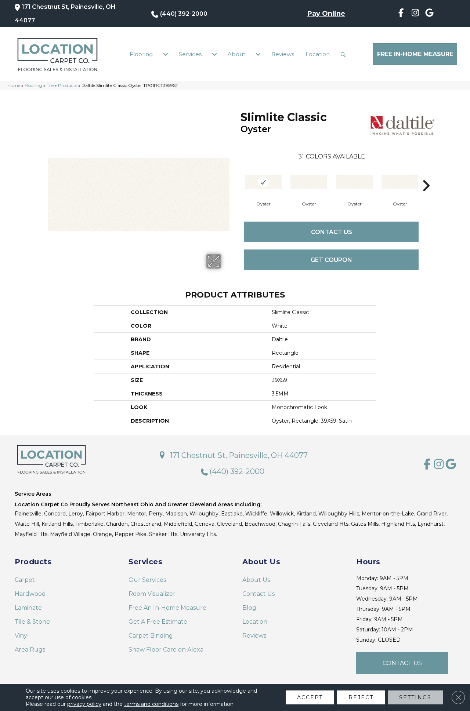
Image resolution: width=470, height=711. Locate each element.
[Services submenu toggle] (214, 54)
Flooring (141, 54)
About (236, 54)
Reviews (282, 54)
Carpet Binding (151, 635)
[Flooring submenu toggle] (165, 54)
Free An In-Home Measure (167, 607)
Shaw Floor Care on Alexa (166, 649)
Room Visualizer (152, 593)
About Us (256, 579)
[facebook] (401, 14)
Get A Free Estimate (158, 621)
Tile (50, 85)
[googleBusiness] (429, 14)
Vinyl (22, 635)
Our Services (147, 579)
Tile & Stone (32, 621)
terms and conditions (151, 704)
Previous (236, 174)
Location (318, 54)
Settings (415, 697)
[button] (345, 54)
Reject (360, 697)
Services (190, 54)
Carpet (25, 579)
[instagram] (415, 14)
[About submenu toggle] (258, 54)
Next (425, 174)
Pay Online (326, 14)
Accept (310, 697)
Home (13, 85)
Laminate (28, 607)
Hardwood (30, 593)
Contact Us (331, 232)
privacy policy (84, 704)
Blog (249, 607)
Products (67, 85)
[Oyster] (263, 182)
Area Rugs (30, 649)
